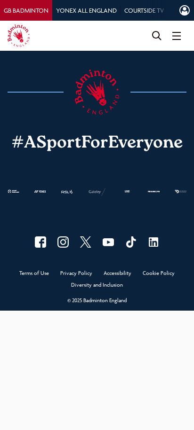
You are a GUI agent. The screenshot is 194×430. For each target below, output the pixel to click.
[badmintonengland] (40, 242)
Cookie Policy (159, 273)
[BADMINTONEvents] (108, 242)
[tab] (26, 10)
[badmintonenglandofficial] (131, 242)
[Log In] (184, 10)
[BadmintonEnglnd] (85, 242)
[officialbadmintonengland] (63, 242)
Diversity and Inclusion (97, 285)
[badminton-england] (153, 242)
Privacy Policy (76, 273)
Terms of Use (34, 273)
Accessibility (117, 273)
